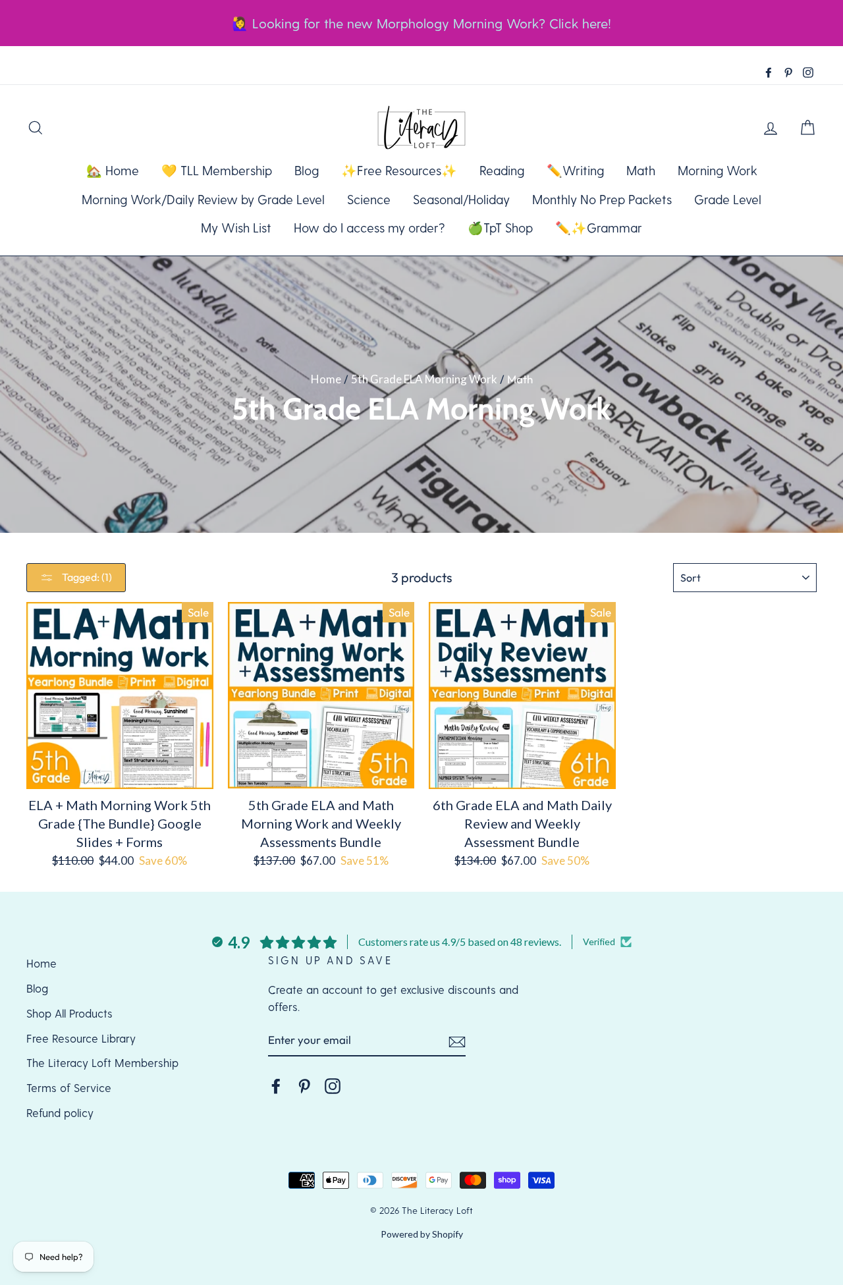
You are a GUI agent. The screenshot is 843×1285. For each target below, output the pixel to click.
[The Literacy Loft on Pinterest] (304, 1085)
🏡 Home (112, 170)
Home (326, 379)
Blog (306, 170)
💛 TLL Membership (216, 170)
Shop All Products (69, 1013)
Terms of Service (68, 1087)
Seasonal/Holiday (461, 199)
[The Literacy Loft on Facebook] (276, 1085)
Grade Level (727, 199)
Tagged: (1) (86, 577)
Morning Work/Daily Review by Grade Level (203, 199)
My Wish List (236, 227)
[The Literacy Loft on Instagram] (332, 1085)
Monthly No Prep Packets (602, 199)
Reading (501, 170)
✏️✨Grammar (598, 227)
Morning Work (717, 170)
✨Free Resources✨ (399, 170)
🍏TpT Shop (500, 227)
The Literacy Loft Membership (102, 1062)
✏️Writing (575, 170)
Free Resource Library (81, 1038)
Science (369, 199)
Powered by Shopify (422, 1234)
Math (640, 170)
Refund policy (60, 1112)
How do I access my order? (369, 227)
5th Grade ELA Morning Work (424, 379)
